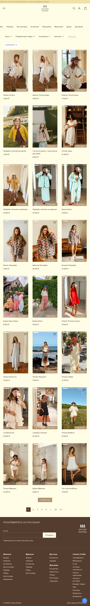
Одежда (6, 570)
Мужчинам (59, 27)
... (50, 509)
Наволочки (54, 572)
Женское (7, 554)
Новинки (9, 27)
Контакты (76, 590)
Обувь (5, 573)
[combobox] (11, 45)
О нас (75, 564)
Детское (53, 554)
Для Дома (79, 27)
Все (1, 27)
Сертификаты (78, 558)
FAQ (74, 587)
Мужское (30, 554)
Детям (68, 27)
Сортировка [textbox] (10, 45)
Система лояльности (77, 568)
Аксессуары (8, 576)
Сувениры (54, 581)
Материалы (77, 561)
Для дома (54, 565)
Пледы (52, 575)
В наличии (35, 27)
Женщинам (46, 27)
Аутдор (6, 558)
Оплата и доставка (76, 579)
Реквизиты (77, 593)
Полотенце (54, 578)
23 (56, 509)
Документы (77, 596)
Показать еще (45, 500)
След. (61, 509)
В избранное (25, 52)
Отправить (49, 535)
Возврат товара (79, 584)
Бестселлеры (22, 27)
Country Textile (79, 554)
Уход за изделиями (77, 574)
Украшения (7, 579)
